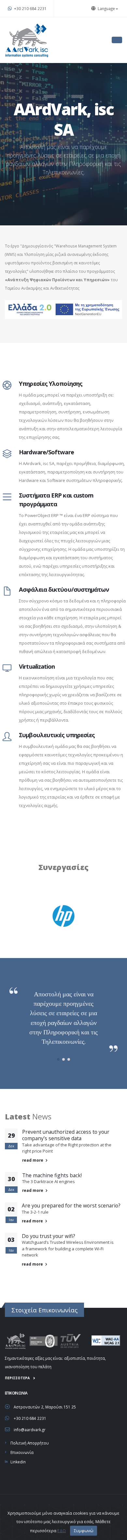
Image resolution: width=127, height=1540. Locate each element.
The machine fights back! (52, 1175)
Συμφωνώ (83, 1531)
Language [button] (106, 8)
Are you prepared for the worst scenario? (71, 1205)
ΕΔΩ (61, 1531)
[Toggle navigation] (117, 40)
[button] (58, 1059)
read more (33, 1160)
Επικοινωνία (22, 1452)
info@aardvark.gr (30, 1429)
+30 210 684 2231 (30, 8)
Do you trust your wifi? (48, 1236)
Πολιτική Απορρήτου (29, 1442)
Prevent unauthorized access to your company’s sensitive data (65, 1135)
